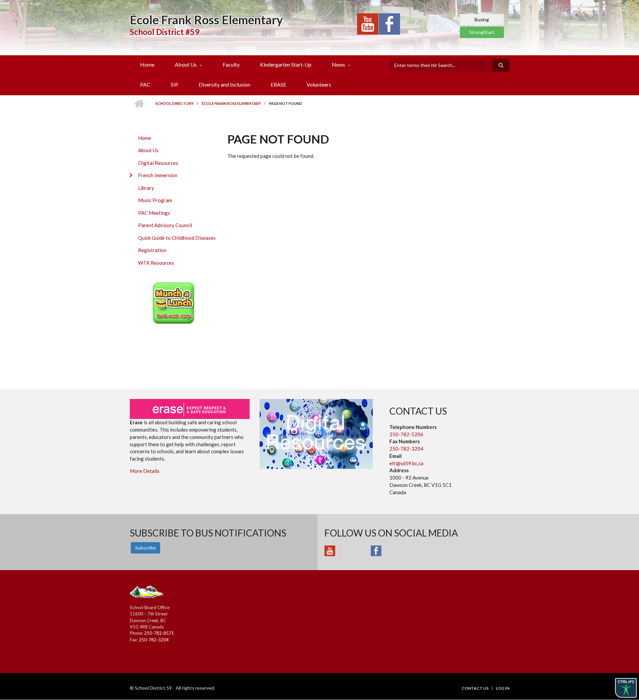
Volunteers (319, 84)
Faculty (231, 64)
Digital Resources (158, 163)
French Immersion (157, 175)
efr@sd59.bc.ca (406, 463)
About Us (186, 64)
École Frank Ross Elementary (206, 19)
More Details (144, 471)
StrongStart (481, 32)
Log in (502, 688)
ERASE (278, 84)
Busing (482, 19)
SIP (174, 84)
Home (147, 64)
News (338, 64)
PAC (145, 84)
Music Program (155, 200)
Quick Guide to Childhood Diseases (177, 238)
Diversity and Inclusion (224, 84)
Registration (152, 250)
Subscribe (145, 547)
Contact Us (475, 688)
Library (146, 188)
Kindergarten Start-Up (286, 64)
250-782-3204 (406, 449)
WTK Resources (156, 263)
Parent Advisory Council (165, 225)
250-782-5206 (406, 434)
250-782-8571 (159, 633)
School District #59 (164, 32)
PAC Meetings (154, 213)
